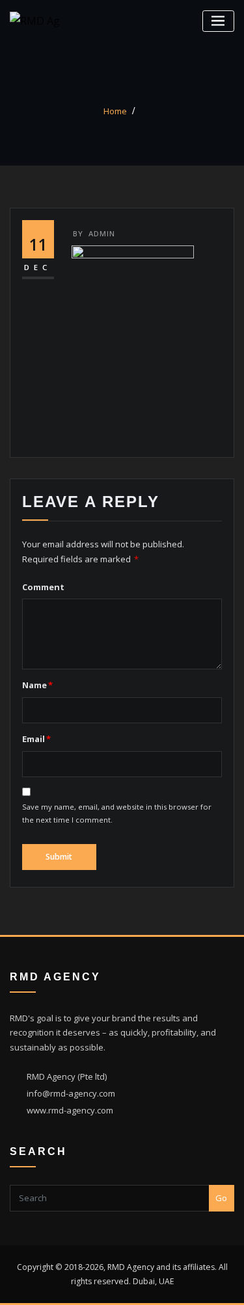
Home (115, 111)
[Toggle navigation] (218, 21)
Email (36, 739)
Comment (43, 587)
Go (221, 1198)
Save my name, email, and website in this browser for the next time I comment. (116, 813)
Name (37, 685)
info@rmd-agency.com (71, 1093)
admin (94, 233)
